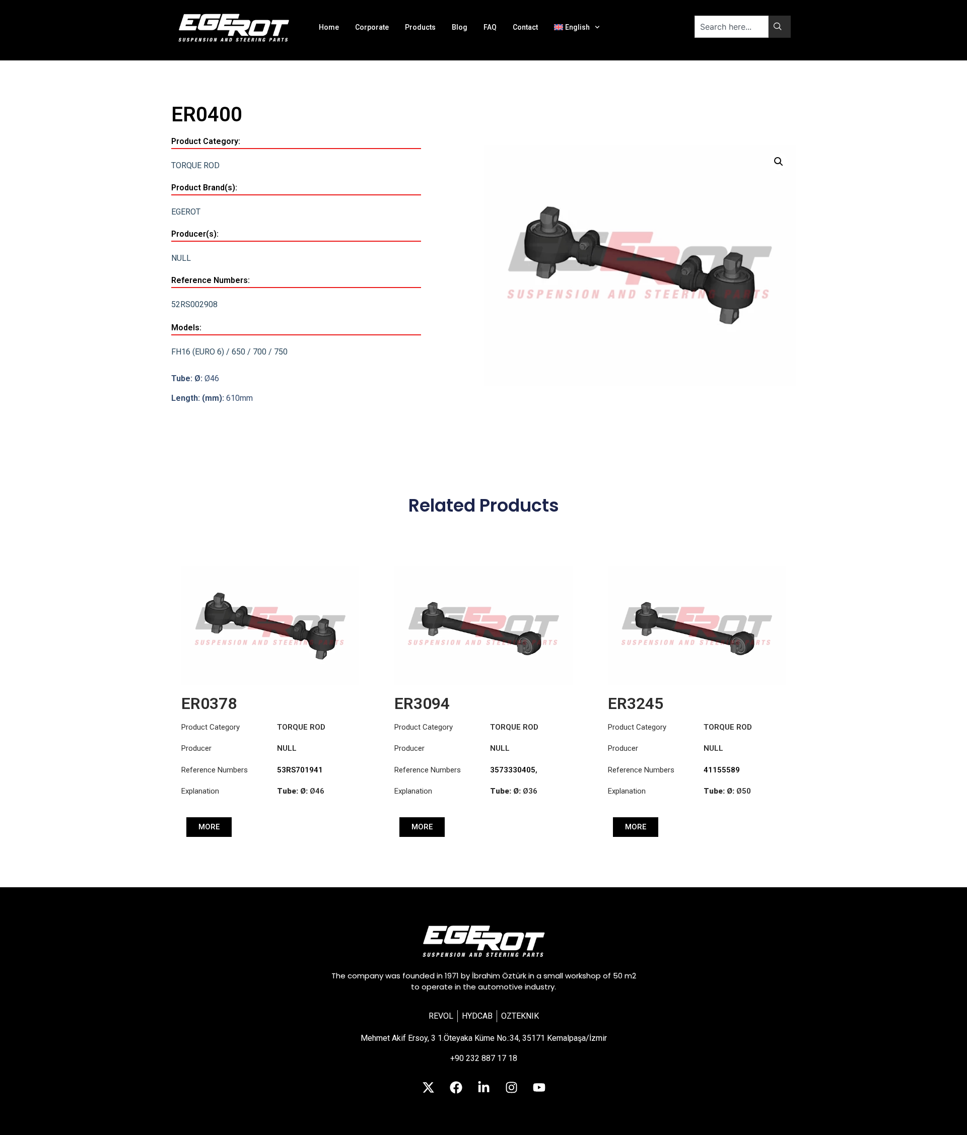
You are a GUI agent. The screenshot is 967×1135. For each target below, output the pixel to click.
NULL (181, 258)
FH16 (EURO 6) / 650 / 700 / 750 (229, 352)
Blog (459, 27)
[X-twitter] (428, 1087)
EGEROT (185, 212)
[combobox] (732, 27)
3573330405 (512, 769)
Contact (525, 27)
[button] (779, 162)
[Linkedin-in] (483, 1087)
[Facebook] (455, 1087)
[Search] (780, 27)
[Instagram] (511, 1087)
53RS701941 (300, 769)
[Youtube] (538, 1087)
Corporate (372, 27)
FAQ (490, 27)
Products (420, 27)
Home (329, 27)
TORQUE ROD (195, 165)
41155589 (722, 769)
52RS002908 (194, 304)
